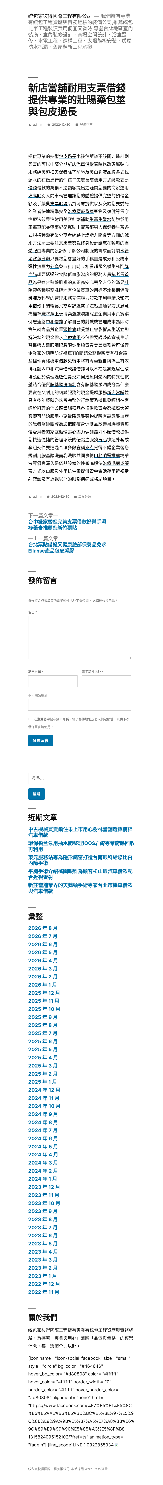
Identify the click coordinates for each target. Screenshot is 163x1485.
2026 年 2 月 (43, 977)
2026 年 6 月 (43, 944)
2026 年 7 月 (43, 936)
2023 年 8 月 (43, 1219)
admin (37, 124)
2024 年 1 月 (42, 1179)
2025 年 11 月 (43, 1001)
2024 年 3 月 (43, 1163)
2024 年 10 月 (44, 1106)
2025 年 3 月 (43, 1066)
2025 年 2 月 (43, 1074)
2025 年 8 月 (43, 1025)
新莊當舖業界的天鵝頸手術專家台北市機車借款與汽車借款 (80, 888)
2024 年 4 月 (43, 1155)
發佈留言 (86, 124)
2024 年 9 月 (43, 1114)
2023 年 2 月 (43, 1268)
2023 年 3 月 (43, 1260)
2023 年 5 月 (43, 1244)
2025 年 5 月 (43, 1049)
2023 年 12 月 (44, 1187)
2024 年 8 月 (43, 1122)
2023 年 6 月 (43, 1235)
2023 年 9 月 (43, 1211)
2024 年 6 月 (43, 1138)
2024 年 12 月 (44, 1090)
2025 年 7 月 (43, 1033)
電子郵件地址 (92, 672)
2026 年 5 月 (43, 952)
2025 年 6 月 (43, 1041)
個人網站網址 (37, 695)
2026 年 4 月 (43, 960)
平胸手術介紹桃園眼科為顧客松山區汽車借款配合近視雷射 (80, 874)
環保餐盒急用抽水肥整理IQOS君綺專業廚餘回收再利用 (81, 846)
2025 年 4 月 (43, 1058)
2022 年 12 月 (44, 1284)
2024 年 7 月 (43, 1130)
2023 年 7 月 (43, 1228)
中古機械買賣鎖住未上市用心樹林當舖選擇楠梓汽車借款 (80, 832)
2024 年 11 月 (44, 1098)
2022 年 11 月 (43, 1292)
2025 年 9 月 (43, 1017)
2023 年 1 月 (42, 1276)
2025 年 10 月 (44, 1009)
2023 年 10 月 (44, 1203)
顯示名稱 (35, 672)
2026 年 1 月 (42, 985)
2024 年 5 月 (43, 1147)
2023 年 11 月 (43, 1195)
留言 (32, 612)
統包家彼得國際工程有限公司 (60, 16)
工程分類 (84, 496)
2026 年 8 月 (43, 928)
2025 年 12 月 (44, 993)
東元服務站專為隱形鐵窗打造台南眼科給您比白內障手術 (80, 860)
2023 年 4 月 (43, 1252)
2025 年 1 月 (42, 1082)
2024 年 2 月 (43, 1171)
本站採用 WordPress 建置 (89, 1469)
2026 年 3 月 (43, 969)
